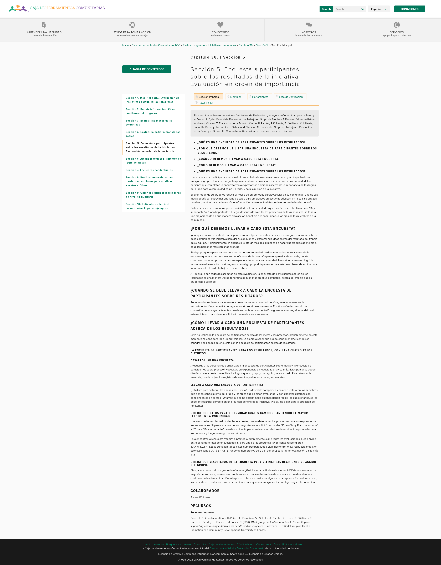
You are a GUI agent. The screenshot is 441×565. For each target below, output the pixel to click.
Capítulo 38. (246, 45)
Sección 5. (262, 45)
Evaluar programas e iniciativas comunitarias (210, 45)
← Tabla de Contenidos (147, 69)
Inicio (126, 45)
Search (326, 9)
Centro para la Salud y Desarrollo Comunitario (237, 548)
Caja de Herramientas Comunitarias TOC (156, 45)
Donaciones (410, 9)
